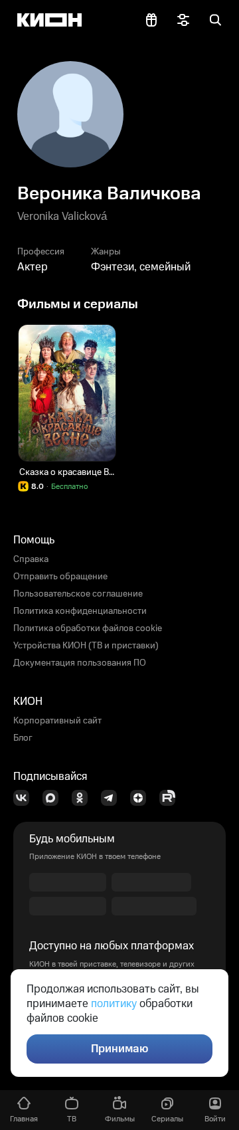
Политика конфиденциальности (80, 611)
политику (114, 1004)
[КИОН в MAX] (54, 798)
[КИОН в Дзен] (142, 798)
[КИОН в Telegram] (113, 798)
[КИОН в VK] (25, 798)
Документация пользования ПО (79, 663)
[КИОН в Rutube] (171, 798)
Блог (23, 738)
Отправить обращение (60, 577)
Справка (30, 559)
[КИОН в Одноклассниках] (84, 798)
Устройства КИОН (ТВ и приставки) (86, 646)
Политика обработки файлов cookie (87, 628)
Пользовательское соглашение (78, 594)
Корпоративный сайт (57, 721)
